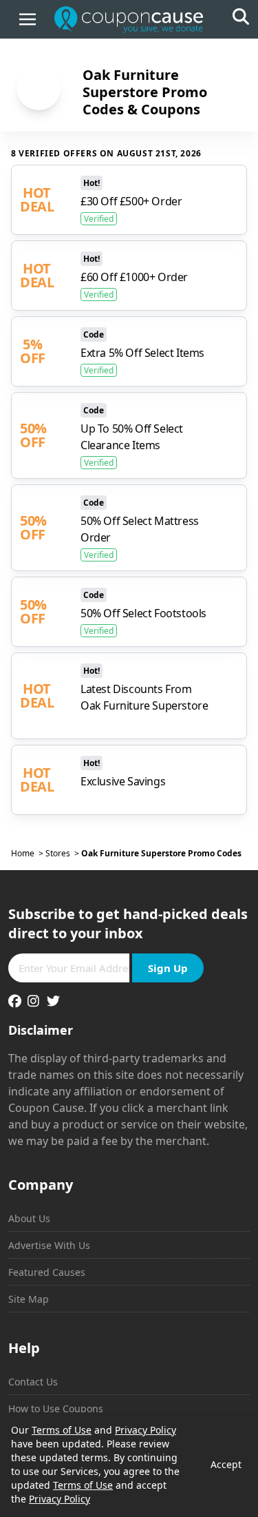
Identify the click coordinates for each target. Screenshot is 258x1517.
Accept (226, 1464)
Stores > (63, 853)
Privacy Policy (145, 1429)
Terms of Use (62, 1429)
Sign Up (168, 968)
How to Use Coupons (55, 1408)
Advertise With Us (49, 1245)
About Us (29, 1218)
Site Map (28, 1299)
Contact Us (33, 1381)
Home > (28, 853)
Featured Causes (46, 1272)
